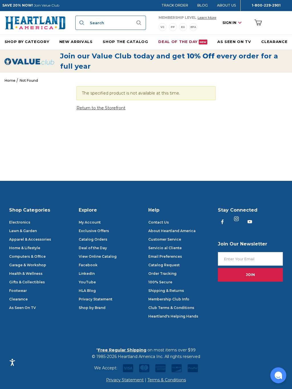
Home (10, 80)
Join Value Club (46, 5)
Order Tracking (162, 273)
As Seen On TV (22, 308)
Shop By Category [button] (27, 41)
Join (250, 275)
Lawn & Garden (23, 231)
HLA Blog (87, 290)
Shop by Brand (92, 308)
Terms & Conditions (166, 379)
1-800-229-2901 (266, 5)
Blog (202, 5)
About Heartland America (172, 231)
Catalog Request (164, 265)
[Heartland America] (35, 22)
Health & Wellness (25, 273)
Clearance (18, 299)
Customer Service (164, 239)
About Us (226, 5)
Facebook (88, 265)
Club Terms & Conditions (171, 308)
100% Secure (160, 282)
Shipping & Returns (166, 290)
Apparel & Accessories (30, 239)
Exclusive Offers (94, 231)
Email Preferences (165, 256)
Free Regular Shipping (122, 350)
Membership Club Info (168, 299)
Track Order (174, 5)
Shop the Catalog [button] (125, 41)
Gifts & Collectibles (27, 282)
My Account (90, 222)
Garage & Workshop (27, 265)
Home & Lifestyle (24, 248)
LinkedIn (87, 273)
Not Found (29, 80)
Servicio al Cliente (165, 248)
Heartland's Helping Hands (173, 316)
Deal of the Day (93, 248)
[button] (278, 375)
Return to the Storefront (100, 107)
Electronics (19, 222)
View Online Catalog (98, 256)
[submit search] (81, 22)
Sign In (229, 23)
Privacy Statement (95, 299)
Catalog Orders (93, 239)
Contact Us (158, 222)
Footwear (18, 290)
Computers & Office (27, 256)
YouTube (87, 282)
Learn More (207, 17)
